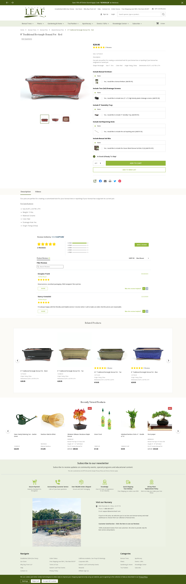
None (99, 76)
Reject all (35, 581)
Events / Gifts (102, 23)
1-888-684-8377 (108, 509)
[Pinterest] (119, 181)
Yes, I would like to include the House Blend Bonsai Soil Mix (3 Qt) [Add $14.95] (128, 148)
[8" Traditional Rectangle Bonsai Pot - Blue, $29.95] (148, 349)
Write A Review (142, 245)
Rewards (81, 568)
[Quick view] (41, 385)
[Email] (105, 181)
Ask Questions (27, 39)
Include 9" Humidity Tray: (103, 105)
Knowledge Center (120, 23)
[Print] (110, 181)
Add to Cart (136, 163)
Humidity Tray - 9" (126, 434)
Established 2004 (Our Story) (64, 9)
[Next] (12, 3)
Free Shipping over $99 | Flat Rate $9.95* (135, 9)
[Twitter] (115, 181)
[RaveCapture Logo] (57, 237)
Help (99, 9)
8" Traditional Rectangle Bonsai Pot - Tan (70, 371)
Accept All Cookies (49, 581)
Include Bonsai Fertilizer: (102, 72)
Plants (39, 23)
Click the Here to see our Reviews (127, 524)
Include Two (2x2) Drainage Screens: (107, 88)
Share (43, 288)
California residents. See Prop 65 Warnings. (92, 558)
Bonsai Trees (27, 23)
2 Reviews (108, 47)
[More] (32, 23)
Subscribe (136, 23)
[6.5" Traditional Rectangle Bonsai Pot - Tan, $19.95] (111, 349)
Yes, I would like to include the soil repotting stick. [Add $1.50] (123, 131)
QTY (96, 163)
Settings (25, 581)
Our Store (79, 9)
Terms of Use (54, 564)
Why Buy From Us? (90, 9)
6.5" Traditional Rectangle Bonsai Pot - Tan (107, 372)
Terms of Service (110, 471)
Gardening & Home (55, 23)
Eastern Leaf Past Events (57, 568)
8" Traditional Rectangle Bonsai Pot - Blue (144, 372)
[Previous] (7, 3)
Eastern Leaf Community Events (89, 564)
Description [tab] (26, 191)
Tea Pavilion (72, 23)
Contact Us (106, 9)
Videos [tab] (38, 191)
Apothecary (86, 23)
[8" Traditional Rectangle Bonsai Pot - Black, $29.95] (38, 349)
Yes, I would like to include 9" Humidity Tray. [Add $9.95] (121, 115)
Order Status (115, 9)
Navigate (24, 553)
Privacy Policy (99, 471)
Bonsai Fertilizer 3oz (100, 434)
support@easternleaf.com (112, 511)
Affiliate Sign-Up (84, 571)
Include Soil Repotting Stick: (104, 122)
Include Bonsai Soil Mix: (102, 138)
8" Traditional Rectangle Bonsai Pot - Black (34, 371)
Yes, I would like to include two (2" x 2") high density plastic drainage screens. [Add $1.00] (132, 98)
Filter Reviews (42, 263)
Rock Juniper (45, 434)
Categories (125, 553)
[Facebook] (100, 181)
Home (22, 30)
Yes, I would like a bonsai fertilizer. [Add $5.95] (118, 81)
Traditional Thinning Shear (156, 434)
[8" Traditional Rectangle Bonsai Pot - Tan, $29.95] (74, 349)
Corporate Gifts (83, 561)
